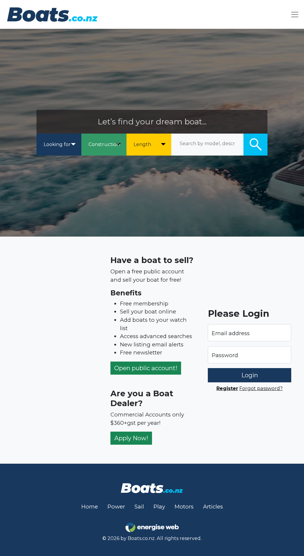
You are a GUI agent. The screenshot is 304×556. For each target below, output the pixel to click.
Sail (139, 506)
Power (116, 506)
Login (249, 375)
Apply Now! (131, 438)
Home (89, 506)
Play (159, 506)
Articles (213, 506)
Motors (184, 506)
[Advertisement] (54, 350)
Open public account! (145, 368)
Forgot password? (261, 388)
